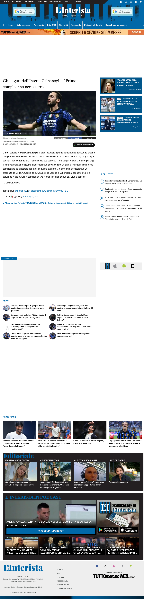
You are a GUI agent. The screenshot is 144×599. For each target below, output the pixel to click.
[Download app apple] (136, 2)
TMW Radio (42, 2)
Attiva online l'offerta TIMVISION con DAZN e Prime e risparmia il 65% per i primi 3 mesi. (46, 203)
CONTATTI (68, 2)
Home (6, 2)
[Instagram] (131, 2)
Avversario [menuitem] (39, 25)
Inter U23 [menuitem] (51, 25)
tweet (88, 138)
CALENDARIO (55, 2)
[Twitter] (126, 2)
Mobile (60, 570)
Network (16, 2)
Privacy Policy (63, 585)
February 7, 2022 (31, 196)
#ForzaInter (34, 191)
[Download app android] (141, 2)
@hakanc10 (21, 191)
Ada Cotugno (11, 144)
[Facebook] (121, 2)
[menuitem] (3, 25)
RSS (58, 573)
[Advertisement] (121, 380)
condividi (74, 138)
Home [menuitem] (11, 25)
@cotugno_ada (29, 144)
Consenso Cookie (64, 589)
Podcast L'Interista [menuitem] (93, 25)
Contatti (60, 577)
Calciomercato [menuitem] (24, 25)
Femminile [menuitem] (76, 25)
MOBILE (78, 2)
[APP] (108, 266)
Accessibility (62, 581)
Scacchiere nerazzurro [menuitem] (116, 25)
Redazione (29, 2)
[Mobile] (132, 266)
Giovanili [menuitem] (63, 25)
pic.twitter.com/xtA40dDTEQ (54, 191)
